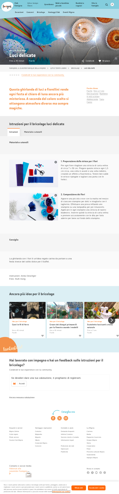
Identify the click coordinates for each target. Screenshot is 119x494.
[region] (59, 487)
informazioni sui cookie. (61, 491)
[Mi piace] (43, 335)
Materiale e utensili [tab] (33, 132)
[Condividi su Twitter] (59, 418)
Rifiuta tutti (79, 488)
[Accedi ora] (112, 4)
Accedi (22, 384)
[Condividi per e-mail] (66, 418)
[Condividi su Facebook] (53, 418)
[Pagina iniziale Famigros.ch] (7, 7)
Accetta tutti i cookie (96, 488)
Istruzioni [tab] (13, 132)
